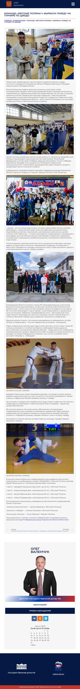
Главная (8, 21)
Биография (40, 605)
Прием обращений (40, 611)
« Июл (33, 645)
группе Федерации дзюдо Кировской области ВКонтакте (43, 520)
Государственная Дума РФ (21, 673)
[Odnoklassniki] (40, 618)
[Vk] (34, 618)
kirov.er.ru (58, 674)
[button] (73, 4)
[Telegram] (45, 618)
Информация (19, 21)
